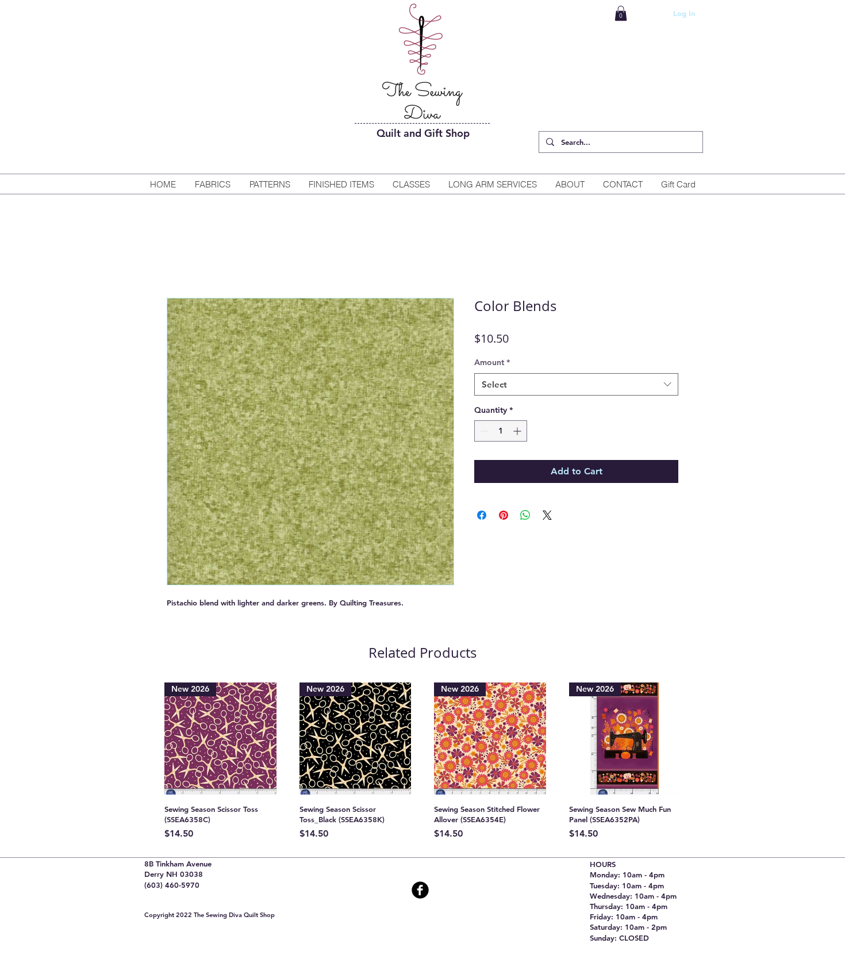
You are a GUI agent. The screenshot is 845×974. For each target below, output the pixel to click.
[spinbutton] (500, 431)
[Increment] (518, 431)
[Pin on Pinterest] (503, 515)
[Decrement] (483, 431)
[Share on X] (547, 515)
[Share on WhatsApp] (525, 515)
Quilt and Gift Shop (423, 133)
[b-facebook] (420, 890)
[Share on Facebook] (482, 515)
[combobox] (576, 384)
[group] (422, 761)
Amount (492, 362)
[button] (620, 13)
